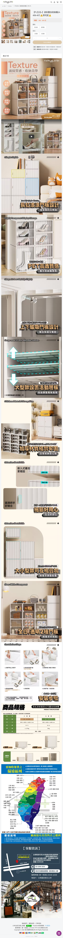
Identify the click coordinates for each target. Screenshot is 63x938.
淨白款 (36, 27)
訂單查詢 (38, 923)
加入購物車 (48, 42)
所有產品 (10, 6)
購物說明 (31, 923)
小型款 (36, 33)
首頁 (5, 6)
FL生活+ (47, 926)
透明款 (42, 27)
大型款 (42, 33)
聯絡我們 (24, 923)
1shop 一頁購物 (34, 936)
